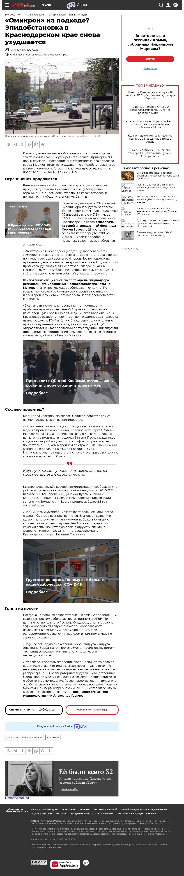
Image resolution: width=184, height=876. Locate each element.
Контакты (61, 814)
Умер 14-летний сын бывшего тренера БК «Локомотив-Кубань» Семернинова (150, 153)
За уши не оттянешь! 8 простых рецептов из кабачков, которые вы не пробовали (158, 175)
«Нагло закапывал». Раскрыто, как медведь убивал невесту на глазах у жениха (157, 199)
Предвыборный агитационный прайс (92, 814)
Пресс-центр (69, 809)
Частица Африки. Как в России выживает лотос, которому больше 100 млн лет (156, 211)
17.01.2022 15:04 (13, 14)
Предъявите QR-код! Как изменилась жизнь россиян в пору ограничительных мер (69, 383)
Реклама (85, 809)
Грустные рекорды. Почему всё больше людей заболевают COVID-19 (65, 582)
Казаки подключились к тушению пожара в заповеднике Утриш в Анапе (150, 138)
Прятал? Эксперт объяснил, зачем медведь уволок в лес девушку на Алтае (156, 187)
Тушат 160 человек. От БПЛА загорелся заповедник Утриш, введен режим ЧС (150, 110)
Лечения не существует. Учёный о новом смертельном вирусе (155, 233)
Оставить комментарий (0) (92, 710)
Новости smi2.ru (17, 798)
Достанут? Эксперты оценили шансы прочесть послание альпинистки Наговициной (158, 223)
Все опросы (150, 68)
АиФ (97, 136)
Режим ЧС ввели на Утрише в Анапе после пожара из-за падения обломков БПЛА (150, 124)
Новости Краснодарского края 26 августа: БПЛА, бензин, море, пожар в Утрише (150, 95)
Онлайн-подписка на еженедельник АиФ (144, 809)
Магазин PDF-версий (105, 809)
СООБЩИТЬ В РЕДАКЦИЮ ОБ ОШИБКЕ (137, 814)
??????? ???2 (130, 249)
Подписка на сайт (41, 814)
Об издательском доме (44, 809)
